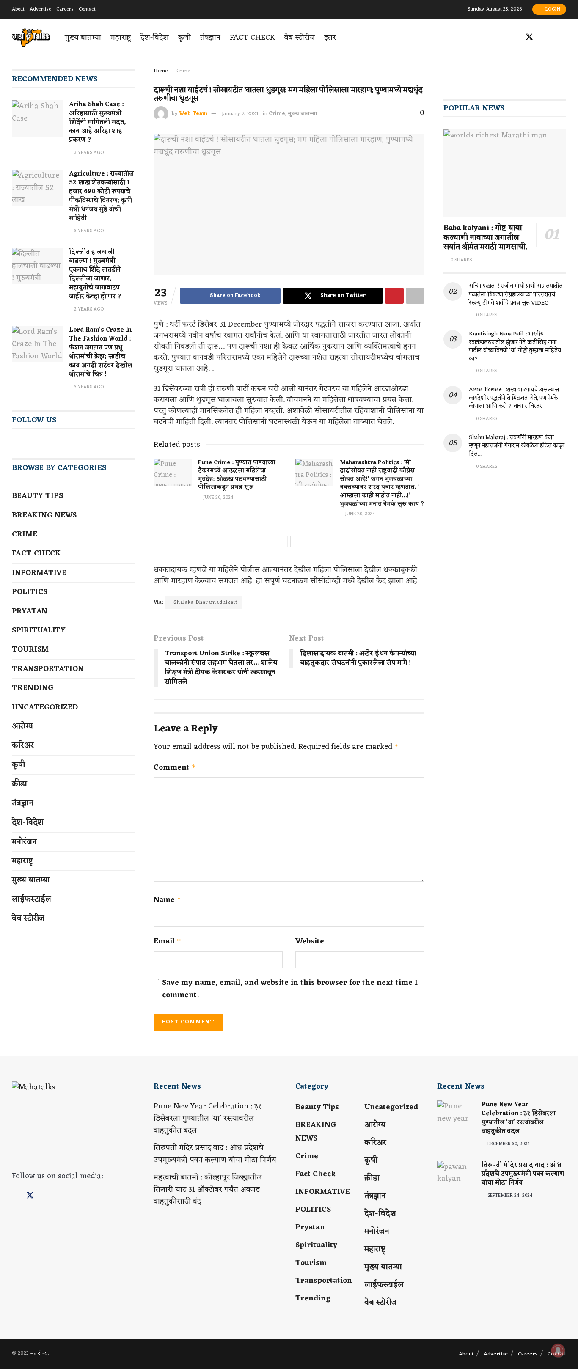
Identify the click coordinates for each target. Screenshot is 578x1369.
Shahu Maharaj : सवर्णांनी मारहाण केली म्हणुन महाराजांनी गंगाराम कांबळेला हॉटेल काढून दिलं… (516, 445)
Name (167, 900)
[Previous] (281, 541)
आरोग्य (22, 726)
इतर (330, 37)
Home (161, 71)
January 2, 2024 (240, 113)
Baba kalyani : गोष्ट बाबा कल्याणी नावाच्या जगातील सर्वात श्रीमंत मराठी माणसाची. (485, 237)
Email (167, 941)
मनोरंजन (24, 842)
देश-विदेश (154, 37)
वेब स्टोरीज (299, 37)
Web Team (193, 113)
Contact (87, 9)
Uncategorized (45, 707)
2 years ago (88, 309)
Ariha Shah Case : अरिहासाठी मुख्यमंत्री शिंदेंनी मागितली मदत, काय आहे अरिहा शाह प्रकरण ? (97, 122)
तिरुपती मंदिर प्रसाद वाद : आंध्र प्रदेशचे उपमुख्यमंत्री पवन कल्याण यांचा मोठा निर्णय (215, 1154)
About (18, 9)
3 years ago (88, 152)
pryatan (29, 611)
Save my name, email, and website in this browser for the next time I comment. (290, 989)
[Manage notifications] (558, 1350)
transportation (48, 669)
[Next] (296, 541)
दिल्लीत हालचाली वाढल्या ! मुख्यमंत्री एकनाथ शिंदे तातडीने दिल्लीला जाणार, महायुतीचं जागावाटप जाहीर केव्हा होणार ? (95, 274)
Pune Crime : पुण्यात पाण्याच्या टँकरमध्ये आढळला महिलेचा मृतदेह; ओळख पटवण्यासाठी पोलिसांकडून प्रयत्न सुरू (236, 475)
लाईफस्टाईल (31, 899)
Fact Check (252, 37)
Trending (32, 688)
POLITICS (29, 592)
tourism (30, 649)
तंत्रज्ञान (210, 37)
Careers (65, 9)
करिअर (23, 745)
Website (309, 941)
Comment (175, 767)
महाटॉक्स (39, 1353)
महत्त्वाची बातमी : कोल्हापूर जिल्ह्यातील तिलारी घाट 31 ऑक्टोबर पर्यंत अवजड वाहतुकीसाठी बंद (208, 1190)
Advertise (40, 9)
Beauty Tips (37, 496)
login (552, 9)
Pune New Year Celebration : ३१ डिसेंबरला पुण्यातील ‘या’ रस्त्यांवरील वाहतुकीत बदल (207, 1119)
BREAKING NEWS (44, 515)
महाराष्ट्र (120, 37)
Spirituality (39, 630)
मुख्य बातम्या (83, 37)
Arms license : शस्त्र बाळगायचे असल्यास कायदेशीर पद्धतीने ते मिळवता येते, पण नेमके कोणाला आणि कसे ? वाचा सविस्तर (514, 398)
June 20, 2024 (218, 497)
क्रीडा (19, 784)
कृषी (184, 37)
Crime (183, 71)
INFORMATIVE (39, 573)
